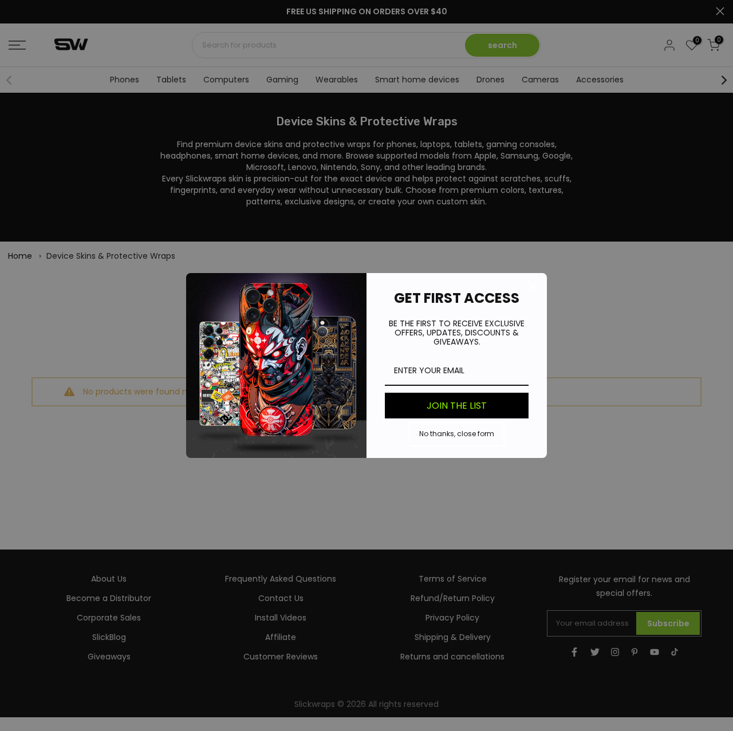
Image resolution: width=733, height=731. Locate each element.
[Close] (533, 287)
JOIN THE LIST (457, 405)
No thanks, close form (456, 433)
